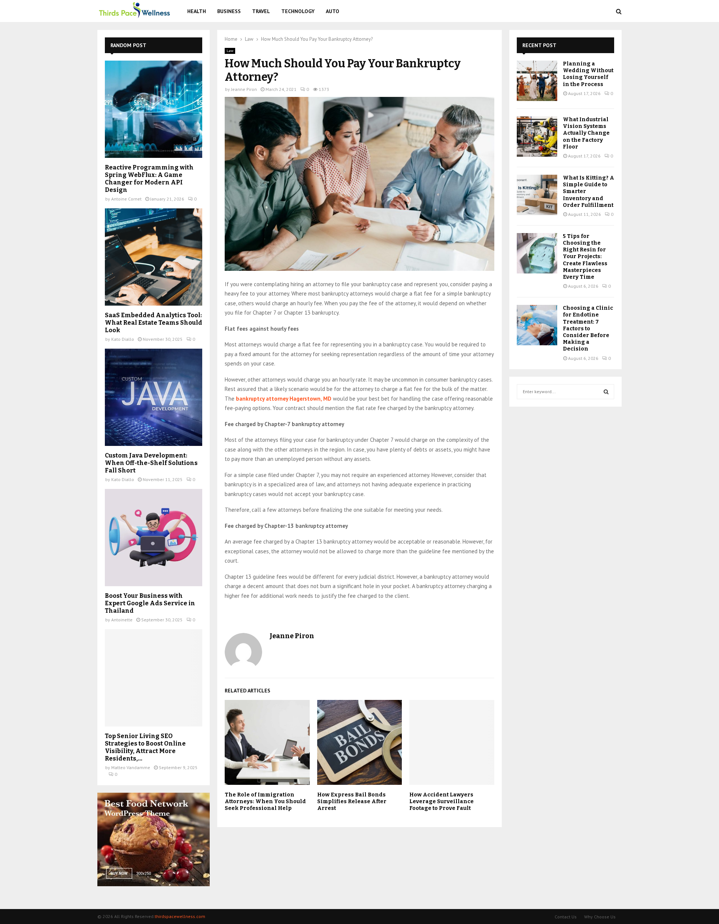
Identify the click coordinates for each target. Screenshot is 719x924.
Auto (332, 11)
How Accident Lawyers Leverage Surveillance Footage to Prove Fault (441, 801)
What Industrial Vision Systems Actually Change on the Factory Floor (586, 133)
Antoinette (122, 619)
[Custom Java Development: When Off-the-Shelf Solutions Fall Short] (153, 397)
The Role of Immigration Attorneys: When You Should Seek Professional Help (265, 801)
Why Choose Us (600, 917)
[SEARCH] (606, 391)
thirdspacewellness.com (180, 916)
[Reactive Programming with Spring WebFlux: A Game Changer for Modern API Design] (153, 109)
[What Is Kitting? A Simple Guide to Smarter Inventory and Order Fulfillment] (537, 195)
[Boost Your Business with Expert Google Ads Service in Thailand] (153, 537)
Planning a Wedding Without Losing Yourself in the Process (588, 74)
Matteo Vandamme (130, 767)
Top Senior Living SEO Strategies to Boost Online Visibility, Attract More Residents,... (145, 747)
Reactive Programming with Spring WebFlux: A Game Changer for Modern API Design (149, 178)
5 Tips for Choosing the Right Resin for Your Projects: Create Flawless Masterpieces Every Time (585, 256)
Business (229, 11)
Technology (298, 11)
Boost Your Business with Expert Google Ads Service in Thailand (150, 603)
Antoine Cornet (126, 199)
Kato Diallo (122, 339)
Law (230, 50)
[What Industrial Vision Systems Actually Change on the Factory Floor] (537, 136)
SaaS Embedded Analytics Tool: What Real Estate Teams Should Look (153, 323)
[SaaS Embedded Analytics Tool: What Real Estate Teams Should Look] (153, 257)
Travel (261, 11)
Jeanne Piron (244, 89)
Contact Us (566, 917)
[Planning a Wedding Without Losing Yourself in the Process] (537, 81)
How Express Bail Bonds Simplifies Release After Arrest (351, 801)
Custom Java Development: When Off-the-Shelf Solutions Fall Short (151, 463)
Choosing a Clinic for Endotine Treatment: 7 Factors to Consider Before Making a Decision (588, 328)
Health (196, 11)
